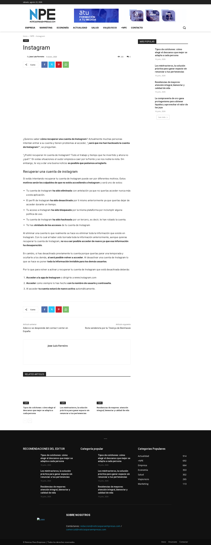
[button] (184, 27)
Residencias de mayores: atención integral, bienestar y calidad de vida (169, 85)
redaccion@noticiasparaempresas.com (100, 526)
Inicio (25, 36)
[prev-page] (25, 421)
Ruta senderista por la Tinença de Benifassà (108, 328)
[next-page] (30, 421)
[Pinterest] (59, 65)
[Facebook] (44, 65)
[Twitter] (52, 65)
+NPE (32, 36)
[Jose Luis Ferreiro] (25, 56)
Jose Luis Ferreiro (37, 56)
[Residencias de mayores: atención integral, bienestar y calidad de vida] (114, 392)
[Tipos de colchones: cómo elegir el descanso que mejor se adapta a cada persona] (40, 392)
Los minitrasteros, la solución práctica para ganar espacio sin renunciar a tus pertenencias (74, 410)
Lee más (162, 117)
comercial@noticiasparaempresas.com (86, 529)
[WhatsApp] (66, 65)
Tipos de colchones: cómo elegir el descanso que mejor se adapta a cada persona (39, 410)
